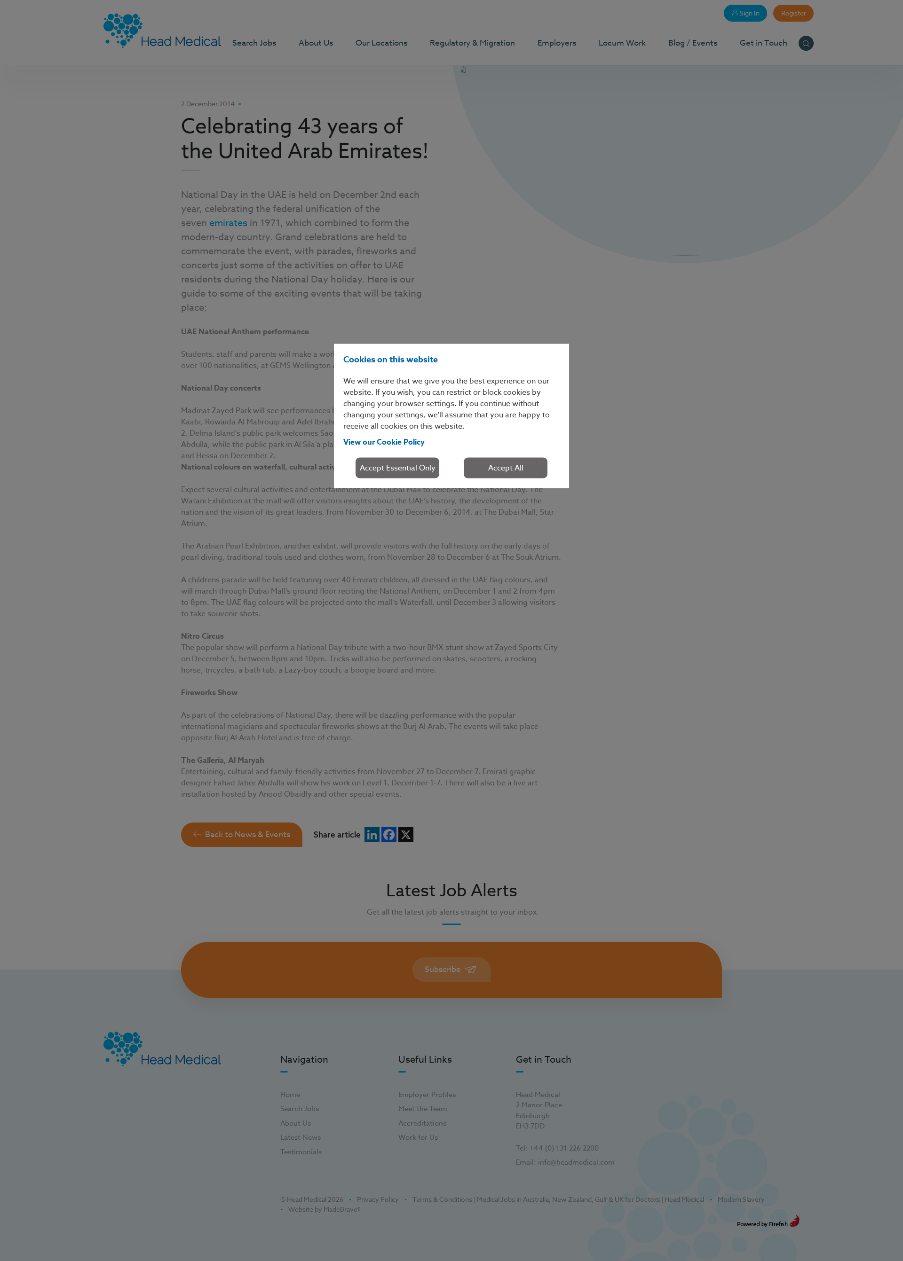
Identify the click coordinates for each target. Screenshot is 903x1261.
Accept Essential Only (398, 468)
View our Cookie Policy (384, 442)
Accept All (505, 468)
